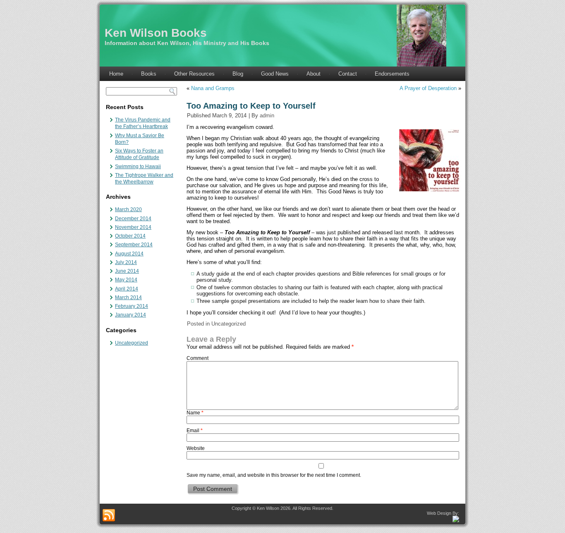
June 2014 (127, 271)
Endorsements (392, 74)
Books (148, 74)
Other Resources (194, 74)
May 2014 (126, 280)
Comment (197, 358)
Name (195, 413)
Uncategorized (131, 343)
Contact (347, 74)
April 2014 (126, 289)
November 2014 (133, 227)
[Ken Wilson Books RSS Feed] (108, 515)
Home (116, 74)
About (313, 74)
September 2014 (134, 244)
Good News (275, 74)
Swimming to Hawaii (138, 166)
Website (196, 448)
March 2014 (128, 297)
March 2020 (128, 209)
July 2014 (126, 262)
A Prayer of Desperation (428, 88)
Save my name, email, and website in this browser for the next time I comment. (274, 475)
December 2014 (133, 218)
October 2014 (130, 236)
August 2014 (129, 254)
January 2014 (130, 315)
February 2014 (131, 306)
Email (195, 430)
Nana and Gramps (213, 88)
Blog (237, 74)
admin (267, 115)
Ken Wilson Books (156, 32)
